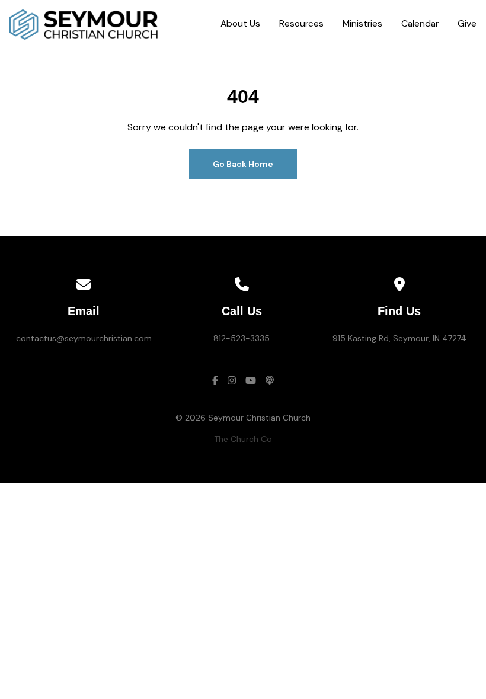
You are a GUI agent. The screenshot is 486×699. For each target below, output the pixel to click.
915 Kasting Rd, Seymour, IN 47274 (399, 338)
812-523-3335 (241, 338)
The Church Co (243, 439)
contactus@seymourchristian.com (84, 338)
